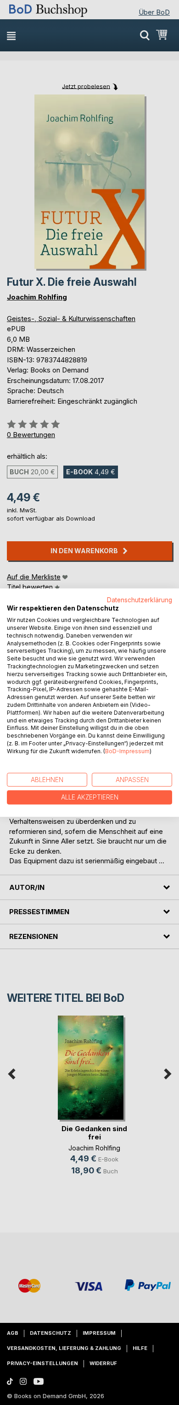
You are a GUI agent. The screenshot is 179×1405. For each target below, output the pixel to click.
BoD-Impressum (127, 751)
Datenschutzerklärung (139, 599)
